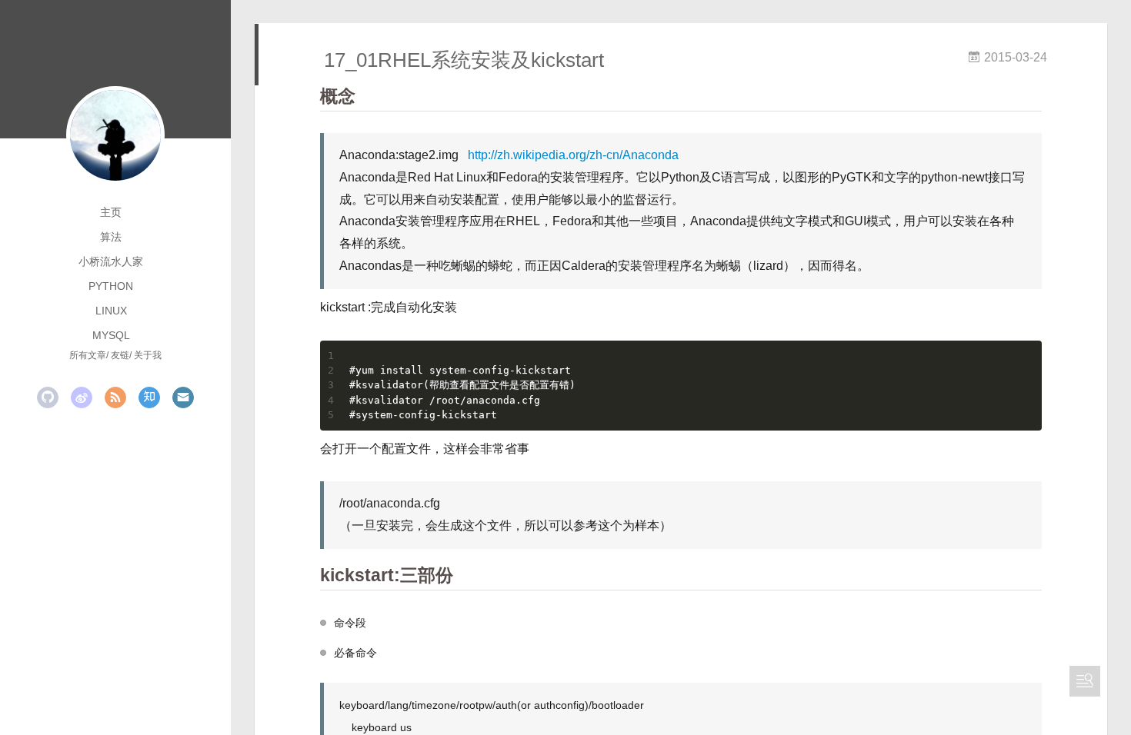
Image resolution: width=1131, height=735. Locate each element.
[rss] (115, 397)
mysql (111, 335)
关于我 (148, 355)
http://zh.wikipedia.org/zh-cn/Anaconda (573, 154)
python (110, 286)
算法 (111, 237)
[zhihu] (149, 397)
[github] (47, 397)
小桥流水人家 (110, 261)
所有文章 (87, 355)
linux (111, 310)
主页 (111, 212)
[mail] (183, 397)
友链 (120, 355)
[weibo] (81, 397)
